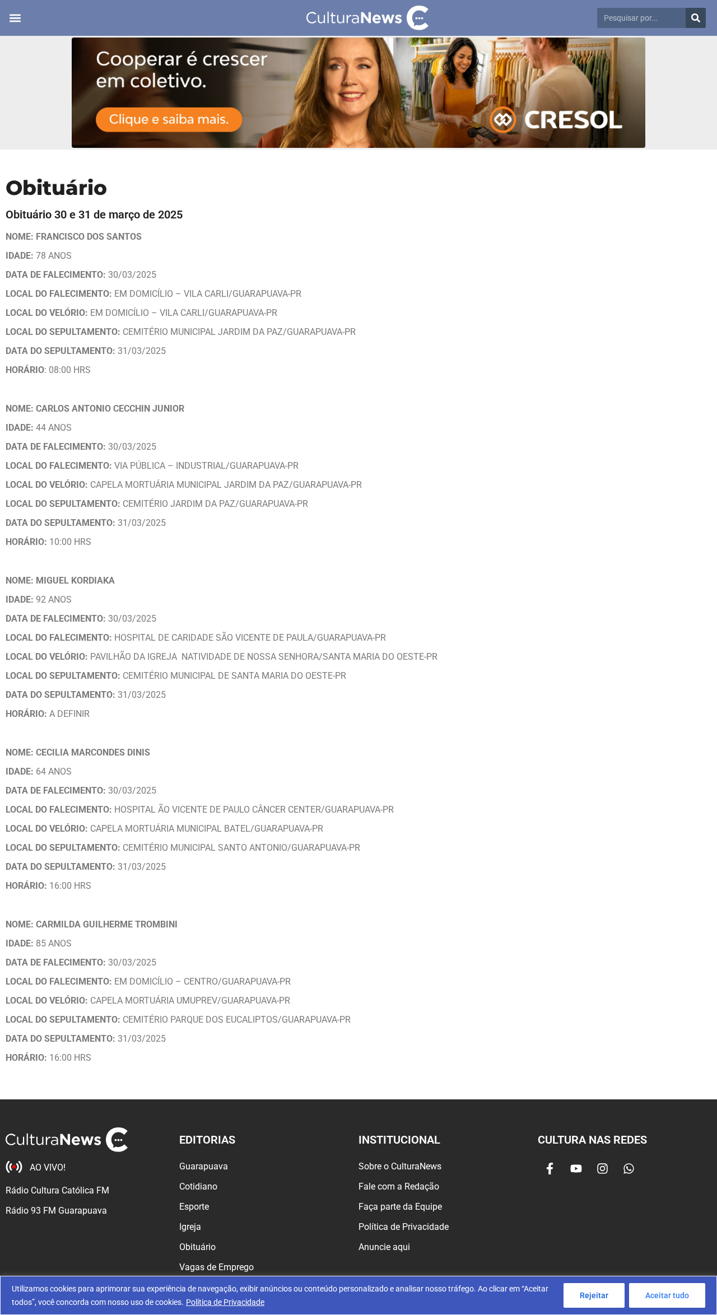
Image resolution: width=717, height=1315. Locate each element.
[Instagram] (602, 1168)
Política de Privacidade (225, 1302)
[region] (358, 1295)
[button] (15, 18)
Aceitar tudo (667, 1295)
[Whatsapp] (628, 1168)
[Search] (696, 18)
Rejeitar (594, 1295)
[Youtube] (576, 1168)
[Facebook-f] (549, 1168)
